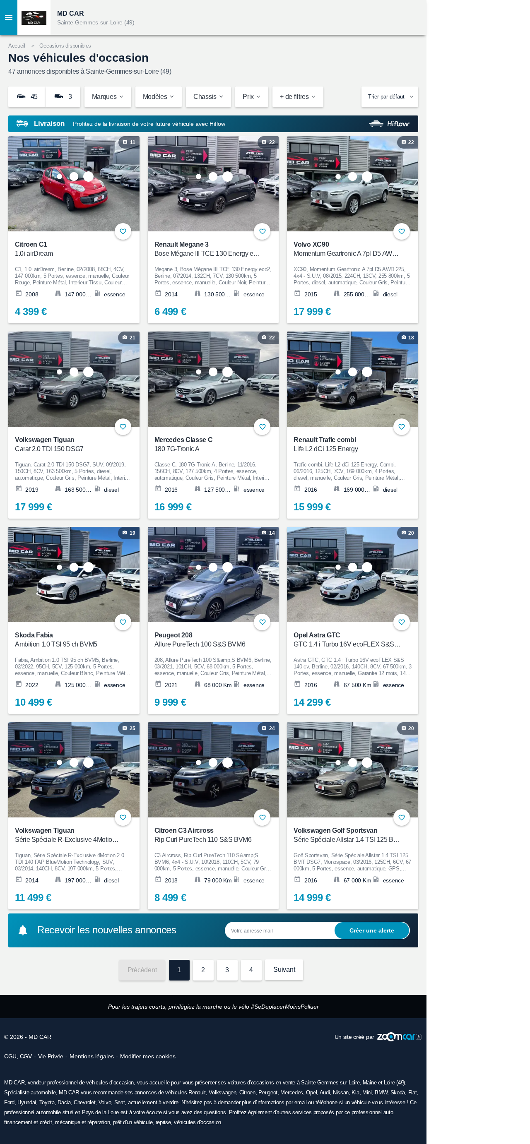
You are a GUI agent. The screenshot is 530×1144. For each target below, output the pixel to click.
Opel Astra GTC (347, 640)
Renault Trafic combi (326, 444)
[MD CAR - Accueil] (34, 17)
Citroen (247, 1092)
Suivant (284, 969)
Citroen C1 (34, 249)
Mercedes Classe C (183, 444)
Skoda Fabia (56, 640)
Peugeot (267, 1092)
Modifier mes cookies (148, 1056)
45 (33, 96)
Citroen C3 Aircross (203, 835)
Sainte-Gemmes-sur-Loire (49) (96, 22)
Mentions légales (92, 1056)
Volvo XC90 (347, 249)
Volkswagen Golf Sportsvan (347, 835)
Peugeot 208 (200, 640)
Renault (197, 1092)
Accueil (16, 46)
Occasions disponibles (65, 46)
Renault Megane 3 (208, 249)
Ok (372, 930)
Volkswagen (222, 1092)
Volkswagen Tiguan (49, 444)
